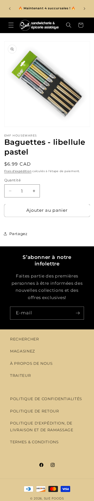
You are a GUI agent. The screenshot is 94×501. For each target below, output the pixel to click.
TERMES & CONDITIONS (34, 442)
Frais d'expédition (18, 171)
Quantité (12, 180)
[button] (11, 25)
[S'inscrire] (78, 313)
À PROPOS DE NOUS (31, 363)
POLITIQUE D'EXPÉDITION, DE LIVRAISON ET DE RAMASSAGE (41, 426)
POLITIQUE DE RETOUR (34, 411)
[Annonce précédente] (9, 8)
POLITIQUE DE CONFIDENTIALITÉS (46, 398)
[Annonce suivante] (84, 8)
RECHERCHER (24, 339)
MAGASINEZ (22, 351)
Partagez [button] (18, 233)
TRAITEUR (20, 375)
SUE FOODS (54, 498)
